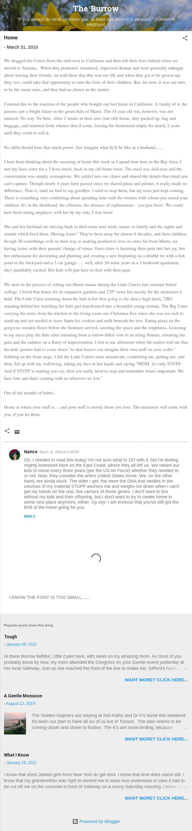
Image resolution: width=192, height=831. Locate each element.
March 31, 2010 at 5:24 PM (59, 452)
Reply (29, 516)
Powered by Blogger (99, 821)
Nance (31, 451)
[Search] (185, 10)
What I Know (16, 755)
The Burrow (96, 9)
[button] (185, 39)
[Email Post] (17, 433)
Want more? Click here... (156, 679)
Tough (10, 636)
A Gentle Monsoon (23, 695)
